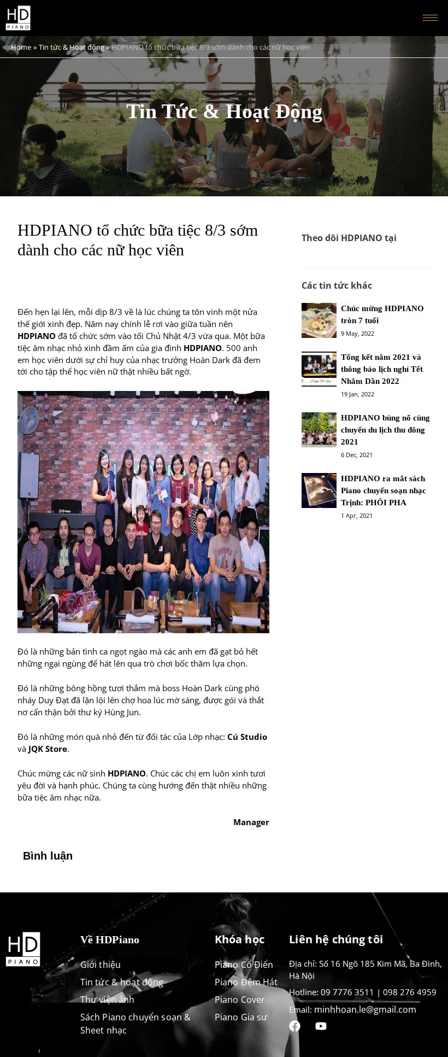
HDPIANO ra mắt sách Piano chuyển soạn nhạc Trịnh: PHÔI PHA (383, 490)
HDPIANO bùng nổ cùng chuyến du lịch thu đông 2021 (385, 429)
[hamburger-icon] (430, 18)
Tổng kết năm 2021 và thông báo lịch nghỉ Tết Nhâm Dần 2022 (382, 369)
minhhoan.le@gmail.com (365, 1009)
